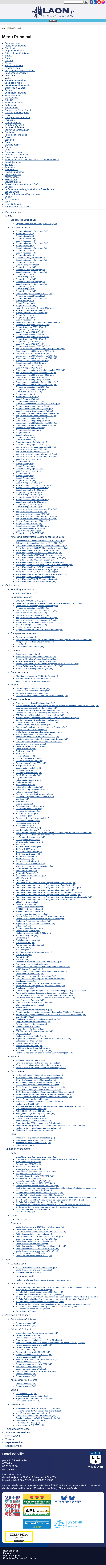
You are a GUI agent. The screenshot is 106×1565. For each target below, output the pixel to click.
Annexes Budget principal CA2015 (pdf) (33, 521)
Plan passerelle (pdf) (25, 825)
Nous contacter (10, 1551)
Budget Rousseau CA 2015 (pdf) (30, 533)
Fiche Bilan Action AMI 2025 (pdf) (30, 1420)
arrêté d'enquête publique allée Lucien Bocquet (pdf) (39, 732)
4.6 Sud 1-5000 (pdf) (25, 859)
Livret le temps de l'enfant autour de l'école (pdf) (37, 1333)
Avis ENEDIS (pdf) (24, 954)
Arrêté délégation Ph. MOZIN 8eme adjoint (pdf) (37, 569)
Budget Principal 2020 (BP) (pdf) (30, 344)
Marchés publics (13, 145)
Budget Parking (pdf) (25, 233)
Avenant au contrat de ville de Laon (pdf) (33, 678)
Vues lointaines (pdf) (25, 804)
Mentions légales (11, 1556)
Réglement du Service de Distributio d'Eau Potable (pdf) (40, 919)
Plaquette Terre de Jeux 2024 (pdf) (31, 1272)
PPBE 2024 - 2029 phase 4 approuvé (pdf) (34, 1031)
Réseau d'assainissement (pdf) (29, 928)
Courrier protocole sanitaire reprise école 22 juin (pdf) (39, 1340)
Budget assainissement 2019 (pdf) (31, 389)
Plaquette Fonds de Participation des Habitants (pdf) (38, 1411)
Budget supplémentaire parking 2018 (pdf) (34, 408)
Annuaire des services (15, 80)
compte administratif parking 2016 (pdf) (33, 514)
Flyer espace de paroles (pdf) (29, 1366)
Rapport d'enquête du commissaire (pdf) (33, 1022)
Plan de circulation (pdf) (26, 637)
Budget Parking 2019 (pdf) (27, 396)
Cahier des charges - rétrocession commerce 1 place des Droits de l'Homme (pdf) (51, 603)
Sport (7, 142)
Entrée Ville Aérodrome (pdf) (28, 868)
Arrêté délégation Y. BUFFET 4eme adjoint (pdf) (37, 579)
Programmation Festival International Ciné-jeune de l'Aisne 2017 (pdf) (46, 1159)
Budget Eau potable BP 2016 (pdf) (31, 490)
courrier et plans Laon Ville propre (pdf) (33, 688)
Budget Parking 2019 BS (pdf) (29, 365)
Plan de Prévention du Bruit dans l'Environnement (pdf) (40, 916)
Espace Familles (13, 174)
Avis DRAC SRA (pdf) (25, 947)
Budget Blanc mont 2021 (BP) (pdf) (31, 327)
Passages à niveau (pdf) (26, 904)
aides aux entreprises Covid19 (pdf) (31, 625)
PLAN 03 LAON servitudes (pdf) (29, 911)
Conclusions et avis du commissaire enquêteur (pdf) (38, 1019)
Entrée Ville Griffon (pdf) (26, 871)
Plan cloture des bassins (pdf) (29, 809)
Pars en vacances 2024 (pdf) (28, 1335)
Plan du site (10, 48)
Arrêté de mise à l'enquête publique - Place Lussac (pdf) (40, 986)
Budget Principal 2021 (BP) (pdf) (30, 332)
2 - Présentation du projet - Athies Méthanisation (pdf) (39, 1077)
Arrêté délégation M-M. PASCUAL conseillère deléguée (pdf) (42, 567)
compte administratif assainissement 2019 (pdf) (36, 373)
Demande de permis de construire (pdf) (33, 746)
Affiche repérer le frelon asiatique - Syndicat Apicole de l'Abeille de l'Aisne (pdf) (50, 1106)
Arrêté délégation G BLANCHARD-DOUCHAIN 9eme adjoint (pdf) (44, 565)
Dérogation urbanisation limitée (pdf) (32, 964)
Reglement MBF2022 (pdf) (27, 1104)
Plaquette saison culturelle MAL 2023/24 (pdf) (35, 1183)
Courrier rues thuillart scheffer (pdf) (31, 744)
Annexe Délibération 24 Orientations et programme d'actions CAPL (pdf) (47, 664)
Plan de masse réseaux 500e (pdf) (31, 763)
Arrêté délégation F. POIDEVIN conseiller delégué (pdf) (40, 562)
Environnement (12, 199)
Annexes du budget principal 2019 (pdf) (33, 387)
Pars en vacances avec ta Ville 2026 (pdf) (34, 1364)
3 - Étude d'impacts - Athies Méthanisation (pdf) (36, 1080)
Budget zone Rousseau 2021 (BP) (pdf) (33, 334)
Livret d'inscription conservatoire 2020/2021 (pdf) (37, 1186)
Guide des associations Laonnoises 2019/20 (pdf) (37, 1248)
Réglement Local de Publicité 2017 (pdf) (33, 933)
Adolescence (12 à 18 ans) (18, 110)
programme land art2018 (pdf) (29, 1161)
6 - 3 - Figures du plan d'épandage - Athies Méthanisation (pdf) (43, 1094)
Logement (9, 140)
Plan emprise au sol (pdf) (27, 813)
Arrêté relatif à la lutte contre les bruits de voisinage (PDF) (41, 1068)
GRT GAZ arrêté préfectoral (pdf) (30, 863)
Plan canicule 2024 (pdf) (26, 1394)
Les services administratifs (17, 85)
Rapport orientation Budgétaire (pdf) (31, 442)
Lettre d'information (14, 204)
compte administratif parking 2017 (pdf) (33, 452)
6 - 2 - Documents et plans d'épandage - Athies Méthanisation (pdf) (45, 1092)
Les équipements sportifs (17, 112)
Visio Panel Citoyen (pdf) (26, 593)
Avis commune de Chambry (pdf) (30, 945)
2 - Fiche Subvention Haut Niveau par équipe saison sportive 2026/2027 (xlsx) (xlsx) (52, 1200)
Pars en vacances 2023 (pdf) (28, 1362)
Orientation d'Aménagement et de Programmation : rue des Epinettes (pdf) (48, 894)
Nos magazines (12, 95)
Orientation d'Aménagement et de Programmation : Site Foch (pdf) (45, 890)
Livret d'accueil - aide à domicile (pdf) (32, 1396)
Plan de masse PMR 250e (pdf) (29, 761)
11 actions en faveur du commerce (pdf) (33, 681)
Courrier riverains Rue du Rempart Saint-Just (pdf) (38, 710)
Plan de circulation (14, 65)
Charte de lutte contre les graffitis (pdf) (32, 691)
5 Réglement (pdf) (24, 926)
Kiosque (9, 60)
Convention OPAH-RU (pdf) (28, 1026)
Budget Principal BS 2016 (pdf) (29, 507)
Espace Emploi (12, 192)
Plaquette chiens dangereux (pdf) (30, 1060)
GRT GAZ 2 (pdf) (23, 878)
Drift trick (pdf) (22, 1219)
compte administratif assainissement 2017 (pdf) (36, 447)
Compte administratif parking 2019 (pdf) (33, 380)
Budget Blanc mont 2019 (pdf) (29, 392)
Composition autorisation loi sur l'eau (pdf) (34, 1002)
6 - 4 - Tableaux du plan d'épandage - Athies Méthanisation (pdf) (44, 1097)
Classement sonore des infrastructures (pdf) (35, 866)
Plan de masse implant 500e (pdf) (30, 758)
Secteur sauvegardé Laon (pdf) (29, 1046)
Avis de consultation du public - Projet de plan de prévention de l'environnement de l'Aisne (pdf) (57, 706)
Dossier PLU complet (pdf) (27, 1043)
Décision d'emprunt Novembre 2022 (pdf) (34, 293)
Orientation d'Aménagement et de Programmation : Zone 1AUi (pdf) (45, 885)
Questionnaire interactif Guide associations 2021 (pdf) (39, 1236)
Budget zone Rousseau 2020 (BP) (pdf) (33, 346)
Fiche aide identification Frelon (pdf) (31, 1109)
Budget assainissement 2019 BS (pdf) (32, 361)
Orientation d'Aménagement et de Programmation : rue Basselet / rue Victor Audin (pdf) (54, 897)
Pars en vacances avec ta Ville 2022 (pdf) (34, 1354)
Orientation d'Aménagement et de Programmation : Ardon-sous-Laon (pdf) (48, 887)
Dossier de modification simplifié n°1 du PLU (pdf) (37, 722)
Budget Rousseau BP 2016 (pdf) (30, 497)
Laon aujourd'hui (13, 122)
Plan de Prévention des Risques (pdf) (32, 914)
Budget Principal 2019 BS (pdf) (29, 368)
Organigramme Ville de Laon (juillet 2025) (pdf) (36, 224)
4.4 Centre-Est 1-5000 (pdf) (28, 854)
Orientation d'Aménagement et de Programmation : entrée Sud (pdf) (45, 899)
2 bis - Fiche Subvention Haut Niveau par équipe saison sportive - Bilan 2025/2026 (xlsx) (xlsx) (57, 1197)
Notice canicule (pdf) (25, 1145)
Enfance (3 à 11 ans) (15, 88)
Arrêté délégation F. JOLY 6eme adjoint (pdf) (35, 560)
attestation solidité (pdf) (26, 784)
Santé (7, 202)
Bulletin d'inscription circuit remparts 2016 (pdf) (36, 1267)
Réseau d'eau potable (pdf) (28, 931)
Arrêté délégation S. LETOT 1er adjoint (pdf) (35, 576)
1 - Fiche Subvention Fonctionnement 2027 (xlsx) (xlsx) (40, 1195)
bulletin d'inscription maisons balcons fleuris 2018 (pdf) (39, 1101)
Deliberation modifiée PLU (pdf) (29, 1041)
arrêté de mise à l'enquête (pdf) (29, 969)
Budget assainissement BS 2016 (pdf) (32, 499)
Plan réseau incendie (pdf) (27, 823)
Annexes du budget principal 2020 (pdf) (33, 336)
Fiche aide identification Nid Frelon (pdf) (33, 1111)
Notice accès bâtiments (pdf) (28, 780)
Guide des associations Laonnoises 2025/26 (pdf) (37, 1251)
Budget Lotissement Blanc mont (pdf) (32, 231)
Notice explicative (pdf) (26, 749)
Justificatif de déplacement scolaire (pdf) (33, 1142)
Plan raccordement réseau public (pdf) (32, 818)
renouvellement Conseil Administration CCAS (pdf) (38, 1408)
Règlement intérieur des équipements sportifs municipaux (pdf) (43, 1280)
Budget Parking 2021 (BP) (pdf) (29, 329)
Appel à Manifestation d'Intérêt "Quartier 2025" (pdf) (38, 1418)
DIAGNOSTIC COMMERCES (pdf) (31, 601)
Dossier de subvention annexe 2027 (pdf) (34, 1256)
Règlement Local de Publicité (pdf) (31, 1036)
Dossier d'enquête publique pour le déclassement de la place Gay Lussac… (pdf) (51, 990)
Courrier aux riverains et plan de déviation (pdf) (36, 708)
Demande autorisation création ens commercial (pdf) (39, 962)
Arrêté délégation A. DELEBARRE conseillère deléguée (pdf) (42, 548)
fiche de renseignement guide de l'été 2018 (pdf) (37, 1239)
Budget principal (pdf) (25, 236)
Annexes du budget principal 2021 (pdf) (33, 325)
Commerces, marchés (15, 93)
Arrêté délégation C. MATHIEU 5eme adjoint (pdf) (37, 550)
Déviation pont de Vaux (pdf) (28, 940)
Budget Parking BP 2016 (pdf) (29, 492)
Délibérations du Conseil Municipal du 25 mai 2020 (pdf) (40, 541)
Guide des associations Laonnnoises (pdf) (34, 1234)
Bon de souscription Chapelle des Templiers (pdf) (37, 720)
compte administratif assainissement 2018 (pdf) (36, 416)
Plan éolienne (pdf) (24, 816)
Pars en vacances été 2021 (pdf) (30, 1347)
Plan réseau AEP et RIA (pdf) (28, 828)
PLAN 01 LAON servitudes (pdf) (29, 907)
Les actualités (11, 98)
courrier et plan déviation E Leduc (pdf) (33, 830)
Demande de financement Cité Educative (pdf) (36, 1415)
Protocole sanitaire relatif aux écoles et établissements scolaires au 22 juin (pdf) (50, 1342)
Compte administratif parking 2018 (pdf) (33, 420)
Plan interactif (11, 107)
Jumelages (10, 167)
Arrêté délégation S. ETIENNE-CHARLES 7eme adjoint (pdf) (42, 574)
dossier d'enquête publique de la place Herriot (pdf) (38, 983)
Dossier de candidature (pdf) (28, 627)
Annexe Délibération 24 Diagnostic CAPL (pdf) (36, 661)
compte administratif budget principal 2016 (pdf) (37, 516)
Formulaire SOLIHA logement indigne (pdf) (34, 668)
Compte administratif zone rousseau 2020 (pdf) (36, 358)
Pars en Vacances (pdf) (26, 1325)
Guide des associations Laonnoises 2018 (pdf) (36, 1241)
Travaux (8, 137)
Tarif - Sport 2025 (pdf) (26, 1212)
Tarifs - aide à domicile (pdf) (28, 1401)
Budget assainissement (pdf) (28, 430)
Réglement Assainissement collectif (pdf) (33, 921)
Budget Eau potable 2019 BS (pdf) (31, 363)
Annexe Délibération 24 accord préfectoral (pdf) (36, 659)
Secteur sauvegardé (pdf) (27, 935)
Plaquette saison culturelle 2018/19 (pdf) (33, 1181)
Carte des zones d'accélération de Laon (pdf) (35, 703)
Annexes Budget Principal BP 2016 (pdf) (33, 485)
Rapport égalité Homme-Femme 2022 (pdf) (35, 308)
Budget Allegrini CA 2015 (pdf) (29, 523)
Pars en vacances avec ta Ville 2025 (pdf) (34, 1345)
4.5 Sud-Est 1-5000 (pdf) (26, 856)
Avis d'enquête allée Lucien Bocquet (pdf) (34, 734)
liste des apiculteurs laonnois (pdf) (31, 1116)
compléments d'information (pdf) (30, 1000)
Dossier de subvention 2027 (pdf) (30, 1253)
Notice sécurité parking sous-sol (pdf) (32, 789)
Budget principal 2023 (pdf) (27, 265)
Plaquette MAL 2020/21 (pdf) (28, 1173)
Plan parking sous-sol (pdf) (27, 770)
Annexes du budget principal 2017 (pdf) (33, 444)
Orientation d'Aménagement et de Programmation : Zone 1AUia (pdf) (46, 883)
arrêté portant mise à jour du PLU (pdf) (33, 1048)
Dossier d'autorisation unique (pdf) (31, 1118)
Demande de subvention (17, 155)
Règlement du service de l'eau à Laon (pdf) (35, 1130)
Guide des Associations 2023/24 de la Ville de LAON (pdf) (41, 1246)
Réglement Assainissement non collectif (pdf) (35, 923)
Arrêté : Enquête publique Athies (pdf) (32, 1099)
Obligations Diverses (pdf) (27, 902)
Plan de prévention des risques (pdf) (31, 1024)
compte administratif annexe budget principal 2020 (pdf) (40, 348)
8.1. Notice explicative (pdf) (27, 861)
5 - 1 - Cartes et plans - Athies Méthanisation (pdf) (37, 1085)
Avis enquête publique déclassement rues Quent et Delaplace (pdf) (45, 993)
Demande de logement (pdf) (28, 654)
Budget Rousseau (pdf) (26, 238)
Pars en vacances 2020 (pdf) (28, 1338)
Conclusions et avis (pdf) (26, 981)
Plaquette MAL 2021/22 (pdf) (28, 1178)
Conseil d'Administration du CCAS (21, 184)
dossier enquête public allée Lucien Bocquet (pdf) (37, 737)
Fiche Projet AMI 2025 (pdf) (28, 1423)
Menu (53, 21)
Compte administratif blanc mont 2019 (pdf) (35, 375)
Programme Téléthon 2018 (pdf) (30, 974)
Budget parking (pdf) (25, 245)
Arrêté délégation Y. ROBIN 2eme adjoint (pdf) (36, 581)
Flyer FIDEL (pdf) (23, 1034)
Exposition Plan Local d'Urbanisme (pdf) (33, 725)
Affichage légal (12, 177)
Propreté (9, 164)
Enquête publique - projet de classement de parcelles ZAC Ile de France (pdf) (50, 1012)
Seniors (8, 147)
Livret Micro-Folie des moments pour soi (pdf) (36, 1171)
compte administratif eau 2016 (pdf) (31, 511)
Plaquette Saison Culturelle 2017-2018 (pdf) (35, 1176)
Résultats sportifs (13, 162)
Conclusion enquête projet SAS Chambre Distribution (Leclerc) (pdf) (45, 998)
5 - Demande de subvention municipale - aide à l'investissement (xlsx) (46, 1207)
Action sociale (11, 169)
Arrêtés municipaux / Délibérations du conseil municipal (32, 159)
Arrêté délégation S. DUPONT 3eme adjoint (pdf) (37, 572)
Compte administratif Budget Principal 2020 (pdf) (37, 356)
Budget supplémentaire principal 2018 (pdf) (35, 411)
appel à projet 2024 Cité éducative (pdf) (33, 1413)
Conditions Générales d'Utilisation (20, 1558)
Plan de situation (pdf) (25, 756)
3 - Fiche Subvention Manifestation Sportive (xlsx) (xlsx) (40, 1202)
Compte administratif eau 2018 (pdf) (31, 418)
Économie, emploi (13, 152)
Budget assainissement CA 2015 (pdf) (32, 526)
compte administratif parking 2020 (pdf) (33, 353)
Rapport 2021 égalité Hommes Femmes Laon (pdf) (38, 322)
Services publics (13, 182)
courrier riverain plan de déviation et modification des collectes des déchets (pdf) (51, 1014)
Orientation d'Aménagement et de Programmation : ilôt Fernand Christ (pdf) (49, 892)
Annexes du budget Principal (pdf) (30, 257)
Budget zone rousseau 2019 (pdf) (30, 401)
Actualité (9, 100)
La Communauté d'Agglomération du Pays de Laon (30, 189)
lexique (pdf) (21, 1007)
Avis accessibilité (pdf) (25, 943)
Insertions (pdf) (22, 799)
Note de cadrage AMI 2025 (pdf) (30, 1425)
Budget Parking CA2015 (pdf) (28, 531)
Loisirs (8, 115)
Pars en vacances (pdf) (26, 1323)
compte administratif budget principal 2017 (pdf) (37, 454)
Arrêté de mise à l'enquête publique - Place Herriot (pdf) (40, 978)
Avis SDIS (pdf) (22, 957)
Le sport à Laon (12, 68)
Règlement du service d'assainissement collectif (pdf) (39, 1128)
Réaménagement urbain (16, 73)
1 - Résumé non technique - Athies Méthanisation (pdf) (39, 1075)
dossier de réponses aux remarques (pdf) (34, 1121)
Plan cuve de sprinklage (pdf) (28, 811)
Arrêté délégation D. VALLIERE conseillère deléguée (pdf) (41, 557)
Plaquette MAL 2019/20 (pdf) (28, 1164)
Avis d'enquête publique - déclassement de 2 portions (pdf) (41, 727)
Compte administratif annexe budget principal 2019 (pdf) (40, 370)
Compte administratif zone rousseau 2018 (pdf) (36, 425)
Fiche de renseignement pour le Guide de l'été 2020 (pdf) (41, 1232)
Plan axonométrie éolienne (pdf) (30, 806)
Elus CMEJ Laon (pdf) (25, 1350)
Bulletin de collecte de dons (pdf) (30, 1029)
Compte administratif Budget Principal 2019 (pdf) (37, 382)
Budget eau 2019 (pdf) (25, 394)
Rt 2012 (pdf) (21, 753)
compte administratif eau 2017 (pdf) (31, 449)
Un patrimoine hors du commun (20, 70)
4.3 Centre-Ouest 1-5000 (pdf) (29, 851)
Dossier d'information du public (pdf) (31, 729)
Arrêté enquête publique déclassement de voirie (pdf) (39, 741)
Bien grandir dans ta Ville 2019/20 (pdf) (33, 1352)
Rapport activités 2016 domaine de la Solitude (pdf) (38, 1123)
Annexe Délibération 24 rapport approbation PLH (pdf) (39, 666)
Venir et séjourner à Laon (17, 130)
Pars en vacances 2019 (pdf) (28, 1357)
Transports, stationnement (17, 117)
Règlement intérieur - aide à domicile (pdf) (34, 1398)
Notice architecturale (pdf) (27, 792)
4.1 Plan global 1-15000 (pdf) (28, 847)
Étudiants (9, 132)
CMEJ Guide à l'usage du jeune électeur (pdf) (36, 1371)
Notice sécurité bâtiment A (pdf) (29, 787)
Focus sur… (10, 120)
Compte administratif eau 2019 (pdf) (31, 377)
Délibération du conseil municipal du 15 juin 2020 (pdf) (39, 543)
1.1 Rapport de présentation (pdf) (30, 837)
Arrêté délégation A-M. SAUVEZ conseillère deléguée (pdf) (41, 545)
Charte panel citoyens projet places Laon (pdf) (36, 976)
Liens (7, 150)
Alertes (8, 63)
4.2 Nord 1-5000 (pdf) (25, 849)
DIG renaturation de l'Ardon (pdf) (30, 1005)
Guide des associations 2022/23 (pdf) (32, 1244)
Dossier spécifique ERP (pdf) (28, 768)
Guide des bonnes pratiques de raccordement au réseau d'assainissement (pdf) (51, 1125)
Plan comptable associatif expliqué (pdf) (33, 1209)
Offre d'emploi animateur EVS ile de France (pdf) (37, 676)
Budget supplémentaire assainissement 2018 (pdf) (38, 404)
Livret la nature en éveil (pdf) (28, 1169)
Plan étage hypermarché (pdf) (29, 772)
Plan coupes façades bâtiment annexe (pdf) (35, 797)
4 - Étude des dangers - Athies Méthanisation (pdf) (38, 1082)
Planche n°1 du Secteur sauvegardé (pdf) (34, 1050)
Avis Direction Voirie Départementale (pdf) (34, 952)
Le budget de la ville (14, 125)
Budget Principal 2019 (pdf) (28, 399)
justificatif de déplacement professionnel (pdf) (35, 1140)
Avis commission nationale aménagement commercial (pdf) (41, 971)
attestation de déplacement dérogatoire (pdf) (35, 1138)
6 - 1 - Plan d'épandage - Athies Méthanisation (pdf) (38, 1089)
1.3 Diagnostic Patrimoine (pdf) (29, 842)
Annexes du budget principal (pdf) (30, 428)
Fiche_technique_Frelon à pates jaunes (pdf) (35, 1113)
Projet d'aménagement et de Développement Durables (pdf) (42, 739)
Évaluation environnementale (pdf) (31, 875)
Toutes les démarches (15, 46)
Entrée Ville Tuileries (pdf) (27, 873)
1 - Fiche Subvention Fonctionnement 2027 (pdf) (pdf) (39, 1192)
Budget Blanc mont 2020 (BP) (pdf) (31, 339)
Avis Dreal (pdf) (22, 950)
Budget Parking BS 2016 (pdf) (29, 504)
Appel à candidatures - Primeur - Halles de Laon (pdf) (39, 629)
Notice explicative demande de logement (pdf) (36, 656)
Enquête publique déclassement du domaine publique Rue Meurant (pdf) (47, 717)
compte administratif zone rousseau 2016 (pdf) (36, 519)
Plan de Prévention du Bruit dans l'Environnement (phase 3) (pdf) (44, 995)
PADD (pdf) (21, 844)
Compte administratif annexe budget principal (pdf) (38, 413)
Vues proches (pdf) (24, 801)
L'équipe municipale (14, 51)
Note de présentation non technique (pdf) (34, 1010)
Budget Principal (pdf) (25, 277)
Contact (8, 197)
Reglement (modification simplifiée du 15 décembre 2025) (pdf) (43, 1038)
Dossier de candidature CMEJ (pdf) (31, 1369)
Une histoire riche (13, 83)
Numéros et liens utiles (16, 135)
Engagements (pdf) (24, 777)
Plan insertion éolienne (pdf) (28, 820)
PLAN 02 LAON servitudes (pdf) (29, 909)
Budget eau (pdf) (23, 432)
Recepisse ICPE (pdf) (25, 765)
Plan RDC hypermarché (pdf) (28, 775)
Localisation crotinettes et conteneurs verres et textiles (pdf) (42, 695)
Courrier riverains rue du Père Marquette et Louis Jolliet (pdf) (42, 713)
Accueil (5, 28)
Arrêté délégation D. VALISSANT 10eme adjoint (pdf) (39, 555)
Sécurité (9, 187)
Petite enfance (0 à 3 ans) (17, 53)
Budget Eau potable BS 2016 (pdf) (31, 502)
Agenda (8, 55)
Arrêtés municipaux (14, 103)
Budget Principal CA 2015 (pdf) (29, 483)
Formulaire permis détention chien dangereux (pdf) (38, 1063)
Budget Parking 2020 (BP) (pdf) (29, 341)
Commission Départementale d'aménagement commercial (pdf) (43, 966)
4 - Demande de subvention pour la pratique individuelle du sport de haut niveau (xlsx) (53, 1205)
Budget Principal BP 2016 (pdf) (29, 495)
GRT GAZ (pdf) (22, 880)
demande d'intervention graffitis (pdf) (32, 693)
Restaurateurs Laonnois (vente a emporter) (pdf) (37, 606)
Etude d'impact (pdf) (24, 751)
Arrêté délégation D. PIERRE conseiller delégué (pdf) (39, 553)
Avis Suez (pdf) (22, 959)
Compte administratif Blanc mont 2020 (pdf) (35, 351)
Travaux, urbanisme (14, 172)
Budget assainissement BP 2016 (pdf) (32, 488)
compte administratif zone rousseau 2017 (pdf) (36, 456)
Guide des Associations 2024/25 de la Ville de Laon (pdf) (40, 1227)
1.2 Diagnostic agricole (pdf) (28, 839)
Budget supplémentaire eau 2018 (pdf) (33, 406)
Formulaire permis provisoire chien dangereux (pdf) (38, 1065)
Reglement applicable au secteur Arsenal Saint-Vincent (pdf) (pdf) (44, 1053)
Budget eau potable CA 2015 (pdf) (31, 528)
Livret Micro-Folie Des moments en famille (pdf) (36, 1157)
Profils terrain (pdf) (24, 782)
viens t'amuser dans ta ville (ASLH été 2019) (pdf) (37, 1359)
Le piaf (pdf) (21, 644)
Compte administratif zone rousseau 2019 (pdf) (36, 384)
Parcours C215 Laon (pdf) (27, 1166)
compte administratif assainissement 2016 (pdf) (36, 509)
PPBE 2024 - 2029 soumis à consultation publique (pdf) (40, 715)
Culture (8, 90)
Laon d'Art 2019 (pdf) (25, 1017)
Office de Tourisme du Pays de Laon (22, 194)
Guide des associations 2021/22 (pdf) (32, 1229)
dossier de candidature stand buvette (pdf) (34, 622)
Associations (11, 179)
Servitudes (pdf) (23, 938)
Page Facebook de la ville (17, 206)
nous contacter (10, 1469)
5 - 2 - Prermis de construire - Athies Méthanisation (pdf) (40, 1087)
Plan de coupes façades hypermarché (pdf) (35, 794)
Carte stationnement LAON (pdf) (30, 646)
